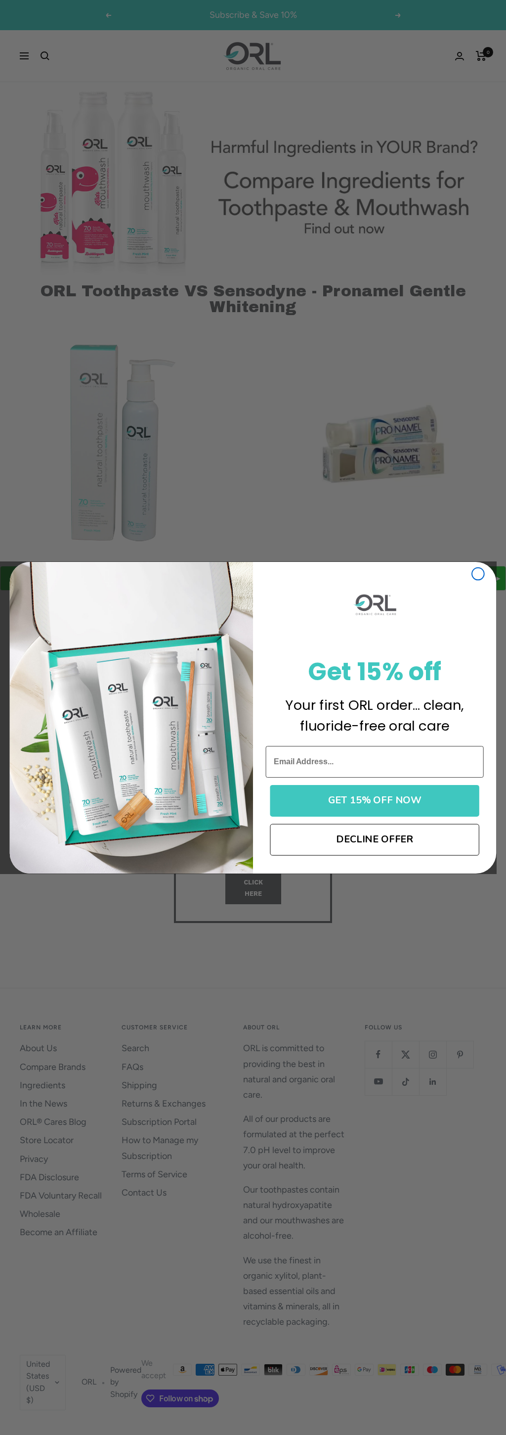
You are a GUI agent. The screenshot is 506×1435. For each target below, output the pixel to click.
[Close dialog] (478, 573)
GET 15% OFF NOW (375, 800)
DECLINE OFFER (374, 839)
